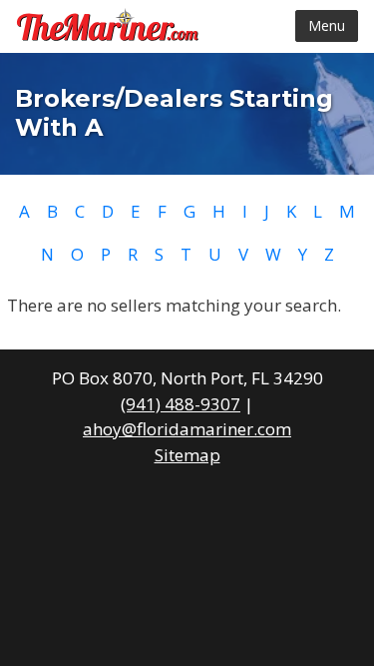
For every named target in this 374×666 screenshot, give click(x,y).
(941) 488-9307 (180, 403)
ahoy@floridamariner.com (187, 428)
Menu (326, 25)
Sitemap (187, 454)
